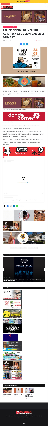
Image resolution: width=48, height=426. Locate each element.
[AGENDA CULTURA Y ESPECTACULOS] (7, 7)
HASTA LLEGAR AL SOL (18, 395)
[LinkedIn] (27, 44)
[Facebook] (21, 44)
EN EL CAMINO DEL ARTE (7, 395)
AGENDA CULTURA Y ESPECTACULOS (34, 415)
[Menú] (46, 7)
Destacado (11, 27)
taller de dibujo (33, 248)
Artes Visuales (15, 248)
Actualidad (5, 27)
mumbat (24, 248)
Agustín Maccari (27, 417)
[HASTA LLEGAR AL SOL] (18, 390)
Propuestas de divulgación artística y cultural (29, 395)
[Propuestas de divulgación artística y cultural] (29, 390)
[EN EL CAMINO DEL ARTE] (7, 390)
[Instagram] (25, 424)
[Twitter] (24, 44)
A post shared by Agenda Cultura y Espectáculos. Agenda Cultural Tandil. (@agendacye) (23, 200)
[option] (24, 269)
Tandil (15, 27)
